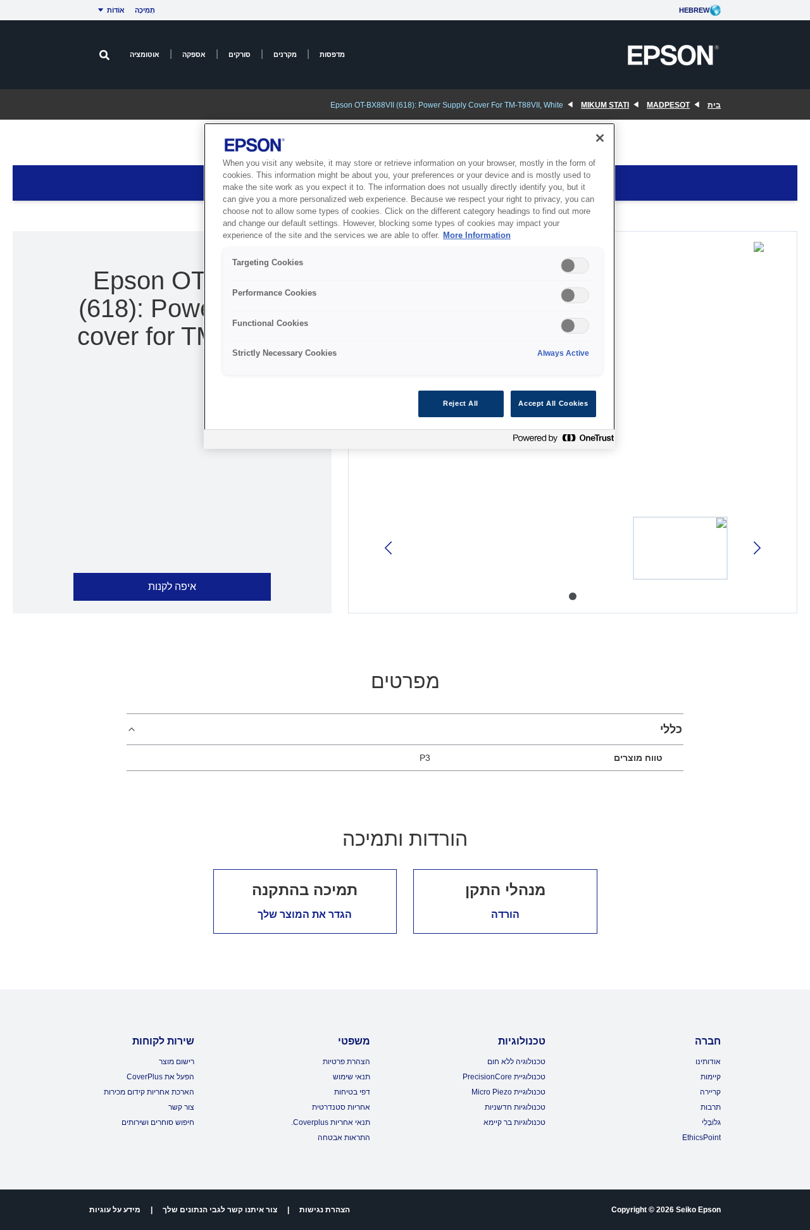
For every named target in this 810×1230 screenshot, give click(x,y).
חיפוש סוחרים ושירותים (158, 1122)
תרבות (711, 1107)
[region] (409, 286)
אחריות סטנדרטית (341, 1107)
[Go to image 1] (572, 596)
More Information (477, 235)
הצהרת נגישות (324, 1209)
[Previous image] (756, 548)
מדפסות (332, 54)
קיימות (711, 1076)
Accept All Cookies (553, 403)
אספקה (194, 54)
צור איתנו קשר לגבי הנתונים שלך (220, 1209)
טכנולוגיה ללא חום (516, 1061)
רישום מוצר (176, 1061)
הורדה (505, 914)
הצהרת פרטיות (346, 1061)
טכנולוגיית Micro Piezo (508, 1092)
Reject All (460, 403)
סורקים (239, 54)
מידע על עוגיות (114, 1209)
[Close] (600, 138)
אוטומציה (144, 54)
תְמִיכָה (145, 10)
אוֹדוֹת (116, 10)
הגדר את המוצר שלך (305, 914)
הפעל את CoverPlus (160, 1076)
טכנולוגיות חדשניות (515, 1107)
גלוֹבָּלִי (711, 1122)
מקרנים (285, 54)
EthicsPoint (701, 1137)
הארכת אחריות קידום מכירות (149, 1092)
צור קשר (181, 1107)
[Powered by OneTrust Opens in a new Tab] (561, 441)
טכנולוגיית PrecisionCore (504, 1076)
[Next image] (389, 548)
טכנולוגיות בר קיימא (514, 1122)
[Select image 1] (680, 548)
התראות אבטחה (344, 1137)
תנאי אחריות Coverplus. (330, 1122)
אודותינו (708, 1061)
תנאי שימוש (351, 1076)
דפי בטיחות (352, 1092)
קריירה (710, 1092)
